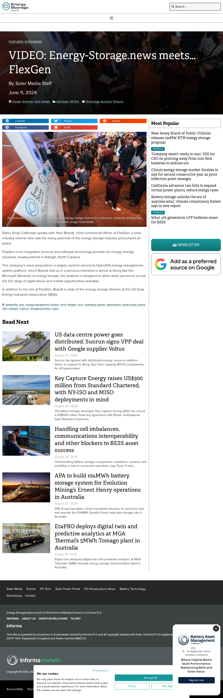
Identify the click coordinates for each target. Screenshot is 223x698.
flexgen (72, 304)
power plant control (133, 304)
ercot (63, 304)
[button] (25, 121)
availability (12, 304)
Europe (16, 101)
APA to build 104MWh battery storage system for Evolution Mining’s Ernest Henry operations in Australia (98, 486)
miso (80, 304)
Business (106, 101)
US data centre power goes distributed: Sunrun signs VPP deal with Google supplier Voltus (99, 341)
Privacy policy (100, 671)
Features (16, 42)
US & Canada (41, 101)
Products (118, 101)
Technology (93, 101)
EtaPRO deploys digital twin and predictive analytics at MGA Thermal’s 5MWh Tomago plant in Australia (97, 537)
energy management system (42, 304)
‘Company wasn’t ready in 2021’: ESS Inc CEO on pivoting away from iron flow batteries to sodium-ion (183, 158)
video (55, 308)
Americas (27, 101)
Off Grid (74, 101)
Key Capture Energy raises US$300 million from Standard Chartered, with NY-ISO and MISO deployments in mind (99, 389)
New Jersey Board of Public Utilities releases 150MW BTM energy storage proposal (181, 138)
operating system (95, 304)
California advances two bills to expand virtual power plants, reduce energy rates (184, 187)
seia (4, 308)
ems (21, 304)
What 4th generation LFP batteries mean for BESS (184, 219)
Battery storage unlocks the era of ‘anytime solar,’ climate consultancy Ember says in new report (186, 201)
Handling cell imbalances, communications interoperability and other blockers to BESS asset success (97, 440)
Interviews (33, 42)
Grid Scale (62, 101)
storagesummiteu (40, 308)
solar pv (24, 308)
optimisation (113, 304)
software (13, 308)
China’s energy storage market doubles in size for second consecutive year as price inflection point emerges (184, 174)
